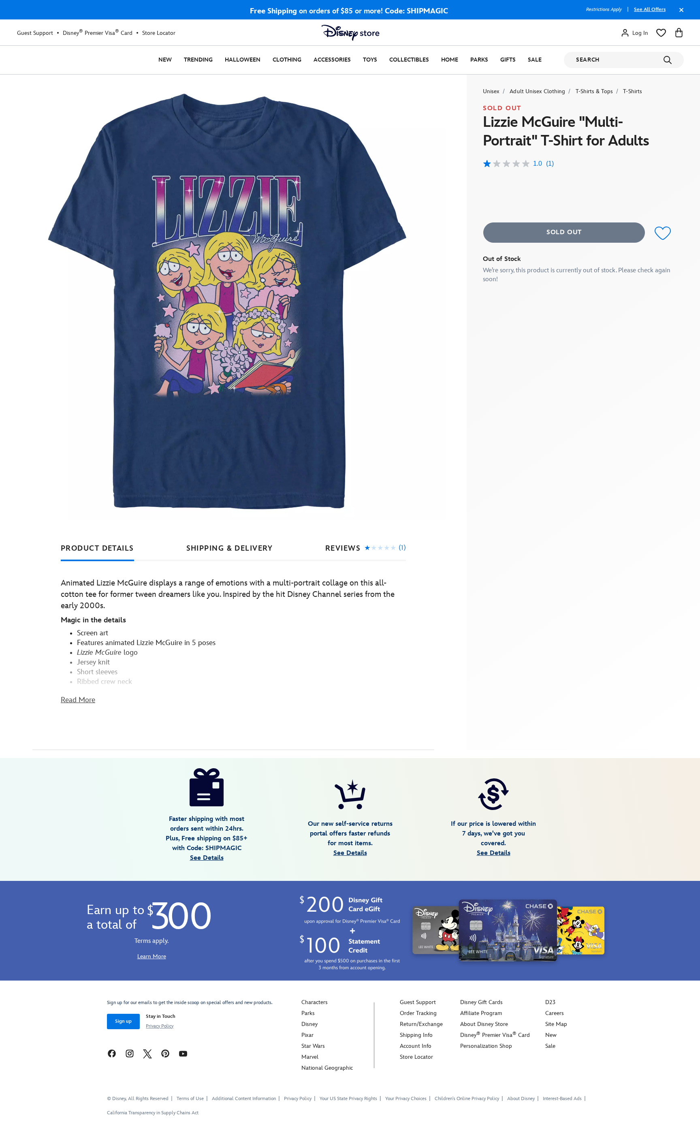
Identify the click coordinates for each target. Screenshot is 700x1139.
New (165, 59)
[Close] (679, 14)
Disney (309, 1024)
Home (449, 59)
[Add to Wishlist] (663, 234)
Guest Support (35, 33)
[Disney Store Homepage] (350, 33)
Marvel (309, 1057)
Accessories (332, 59)
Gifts (508, 59)
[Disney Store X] (147, 1053)
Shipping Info (416, 1035)
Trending (198, 59)
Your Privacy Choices (406, 1099)
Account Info (415, 1046)
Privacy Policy (159, 1026)
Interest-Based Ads (562, 1099)
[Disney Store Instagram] (129, 1053)
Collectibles (409, 59)
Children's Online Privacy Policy (467, 1099)
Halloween (242, 59)
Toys (370, 59)
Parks (479, 59)
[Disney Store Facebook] (112, 1053)
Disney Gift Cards (481, 1002)
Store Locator (158, 33)
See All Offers (650, 9)
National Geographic (327, 1067)
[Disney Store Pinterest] (165, 1053)
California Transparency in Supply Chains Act (152, 1113)
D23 (550, 1002)
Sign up (123, 1021)
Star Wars (313, 1046)
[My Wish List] (661, 33)
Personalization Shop (486, 1046)
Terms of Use (190, 1099)
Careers (554, 1013)
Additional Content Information (244, 1099)
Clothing (287, 59)
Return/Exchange (421, 1024)
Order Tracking (418, 1013)
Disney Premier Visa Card (97, 32)
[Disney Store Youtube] (183, 1053)
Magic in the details (93, 620)
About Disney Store (484, 1024)
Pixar (307, 1035)
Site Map (556, 1024)
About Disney (521, 1099)
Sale (535, 59)
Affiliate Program (481, 1013)
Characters (314, 1002)
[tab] (97, 548)
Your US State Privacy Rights (348, 1099)
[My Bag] (679, 33)
